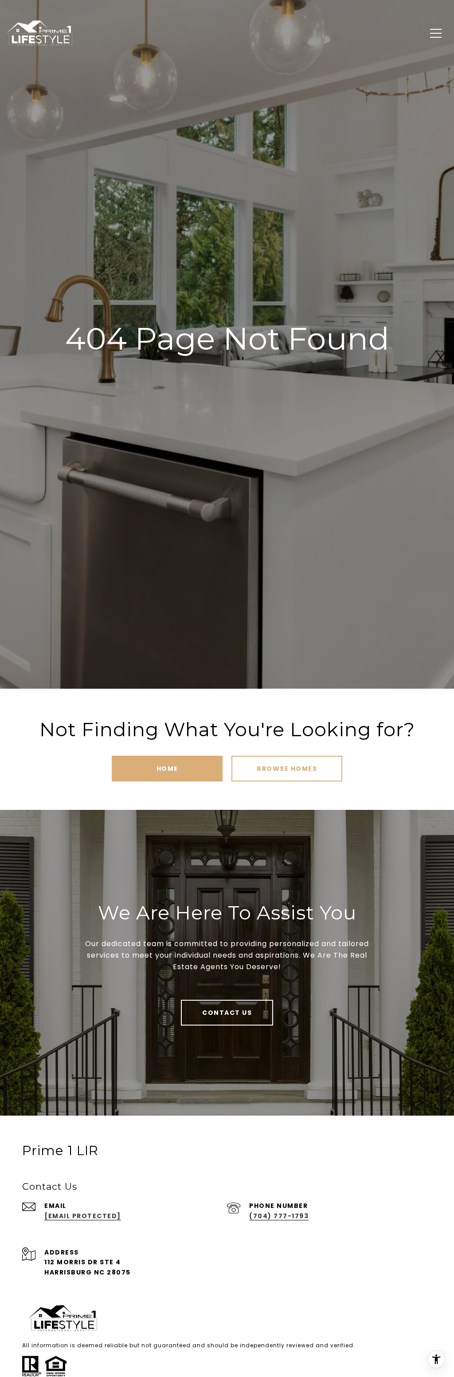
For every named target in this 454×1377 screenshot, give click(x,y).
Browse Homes (287, 768)
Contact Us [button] (227, 1012)
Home (167, 768)
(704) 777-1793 (279, 1215)
